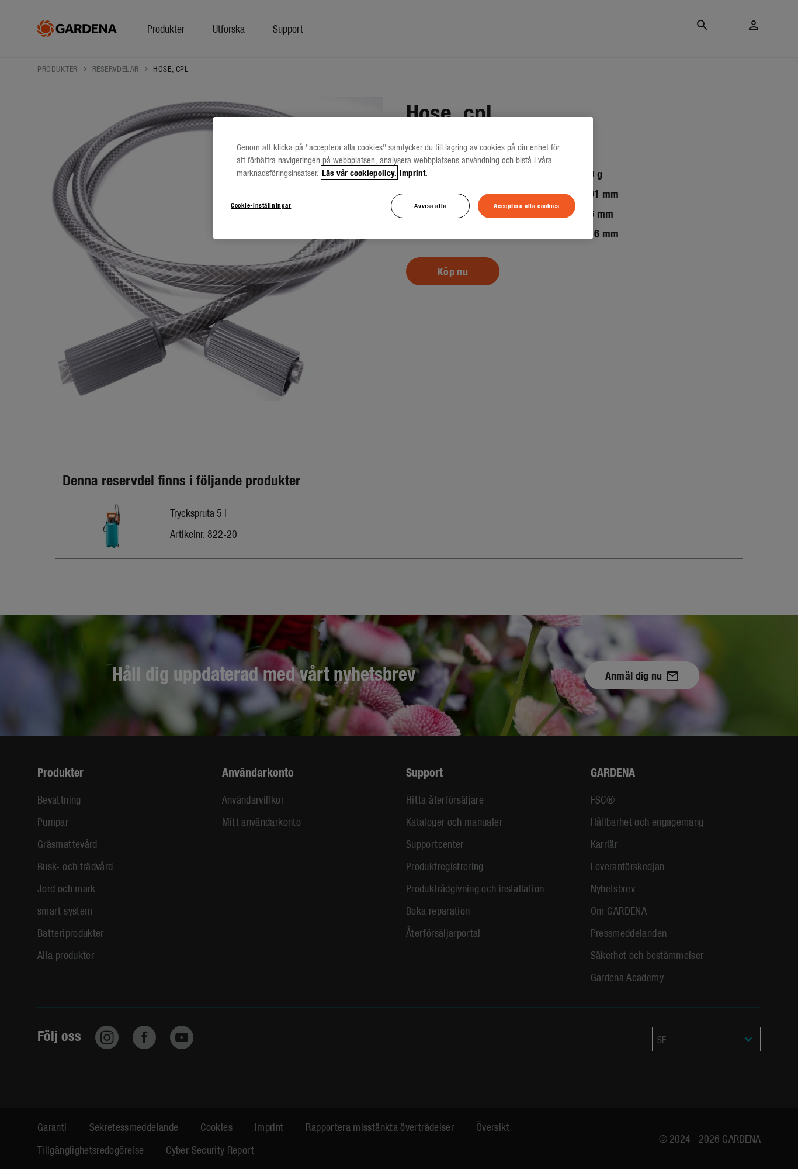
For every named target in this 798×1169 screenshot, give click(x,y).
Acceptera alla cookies (527, 205)
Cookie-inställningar (261, 204)
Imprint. (414, 172)
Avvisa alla (430, 205)
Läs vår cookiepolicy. (359, 172)
